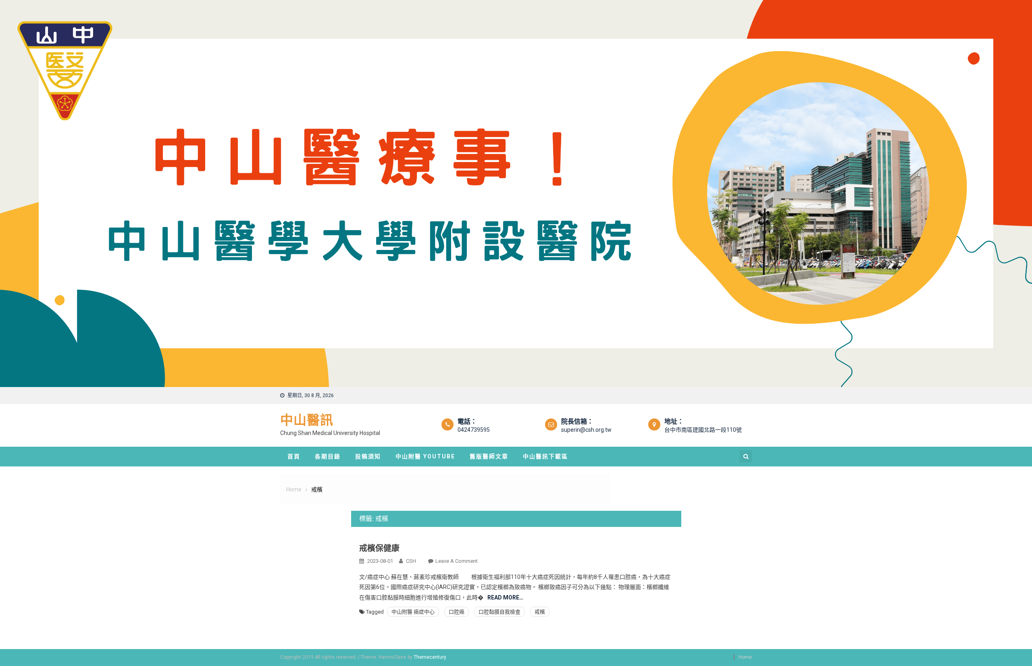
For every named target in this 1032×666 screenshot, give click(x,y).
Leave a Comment (456, 561)
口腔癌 (456, 612)
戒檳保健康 (379, 548)
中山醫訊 (306, 420)
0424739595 (474, 430)
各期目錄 (328, 456)
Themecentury (430, 657)
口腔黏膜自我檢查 (499, 612)
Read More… (505, 597)
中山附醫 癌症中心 (413, 612)
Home (745, 657)
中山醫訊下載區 (545, 456)
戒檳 (540, 612)
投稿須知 (368, 456)
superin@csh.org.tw (586, 430)
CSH (411, 561)
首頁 (293, 456)
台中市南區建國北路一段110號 (703, 430)
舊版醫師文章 (489, 456)
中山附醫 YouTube (425, 456)
